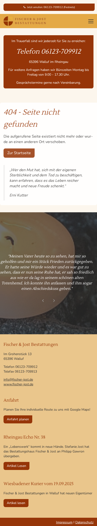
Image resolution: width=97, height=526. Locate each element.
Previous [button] (43, 301)
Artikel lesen (16, 503)
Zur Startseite (19, 153)
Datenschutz (84, 522)
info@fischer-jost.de (18, 379)
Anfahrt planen (18, 419)
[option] (48, 271)
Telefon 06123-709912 (48, 51)
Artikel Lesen (16, 466)
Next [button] (54, 301)
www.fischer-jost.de (18, 384)
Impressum (64, 522)
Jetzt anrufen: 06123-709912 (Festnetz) (50, 7)
